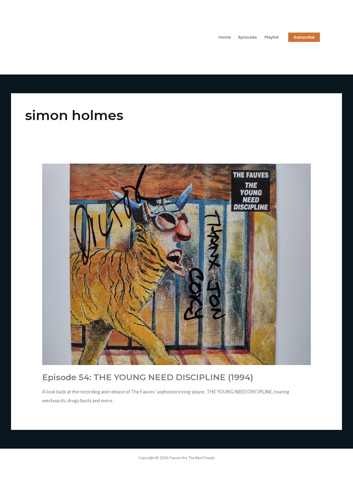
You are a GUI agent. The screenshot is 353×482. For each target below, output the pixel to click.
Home (224, 37)
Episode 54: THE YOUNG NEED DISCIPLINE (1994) (147, 377)
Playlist (271, 37)
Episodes (247, 37)
